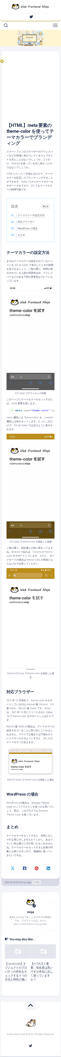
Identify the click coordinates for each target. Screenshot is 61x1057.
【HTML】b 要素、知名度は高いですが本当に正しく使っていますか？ (42, 971)
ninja (28, 882)
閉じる (45, 206)
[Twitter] (31, 17)
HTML (37, 882)
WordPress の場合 (28, 228)
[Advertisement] (30, 90)
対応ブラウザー (26, 221)
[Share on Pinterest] (36, 868)
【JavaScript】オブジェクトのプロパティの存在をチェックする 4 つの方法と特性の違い (16, 971)
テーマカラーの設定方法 (31, 215)
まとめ (21, 234)
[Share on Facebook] (24, 868)
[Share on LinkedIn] (48, 868)
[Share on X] (13, 868)
